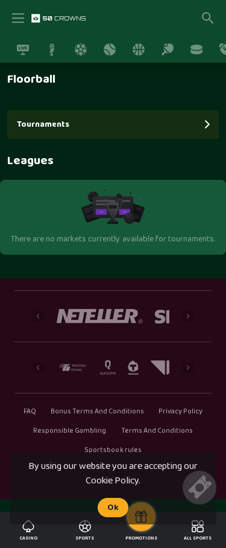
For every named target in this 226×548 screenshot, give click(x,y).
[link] (58, 18)
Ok (113, 507)
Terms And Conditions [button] (157, 431)
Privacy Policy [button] (180, 411)
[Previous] (38, 316)
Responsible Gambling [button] (69, 431)
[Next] (188, 316)
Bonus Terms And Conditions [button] (98, 411)
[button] (100, 316)
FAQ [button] (30, 411)
